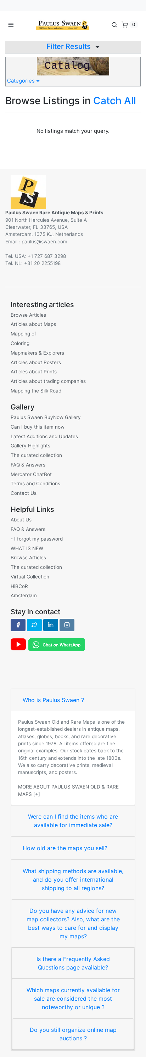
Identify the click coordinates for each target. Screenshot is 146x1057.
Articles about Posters (36, 362)
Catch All (114, 101)
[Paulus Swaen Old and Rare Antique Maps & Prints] (62, 24)
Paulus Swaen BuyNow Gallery (46, 417)
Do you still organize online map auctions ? (73, 1034)
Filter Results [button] (69, 46)
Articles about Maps (33, 324)
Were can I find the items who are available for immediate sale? (73, 821)
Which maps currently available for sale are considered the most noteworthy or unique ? (73, 999)
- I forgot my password (37, 539)
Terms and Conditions (35, 483)
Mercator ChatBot (31, 474)
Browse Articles (28, 315)
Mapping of (23, 334)
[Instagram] (67, 625)
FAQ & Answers (28, 465)
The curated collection (36, 455)
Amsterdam (24, 595)
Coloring (20, 343)
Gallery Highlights (30, 445)
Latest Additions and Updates (44, 436)
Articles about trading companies (48, 381)
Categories (21, 81)
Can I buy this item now (37, 427)
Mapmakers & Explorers (37, 353)
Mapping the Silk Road (36, 391)
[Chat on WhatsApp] (56, 644)
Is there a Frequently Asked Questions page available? (73, 963)
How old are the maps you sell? (65, 848)
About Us (21, 519)
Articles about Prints (34, 371)
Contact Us (23, 493)
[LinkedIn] (50, 625)
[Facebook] (18, 625)
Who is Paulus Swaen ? (53, 699)
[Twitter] (34, 625)
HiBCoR (19, 586)
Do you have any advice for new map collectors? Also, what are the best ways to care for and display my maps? (73, 923)
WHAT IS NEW (27, 548)
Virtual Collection (30, 577)
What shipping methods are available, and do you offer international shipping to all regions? (73, 879)
